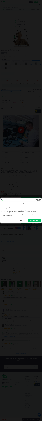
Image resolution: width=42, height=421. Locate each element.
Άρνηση (20, 220)
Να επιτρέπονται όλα (34, 220)
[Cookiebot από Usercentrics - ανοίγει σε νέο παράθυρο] (36, 200)
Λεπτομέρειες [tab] (21, 203)
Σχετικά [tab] (34, 203)
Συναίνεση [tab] (7, 203)
